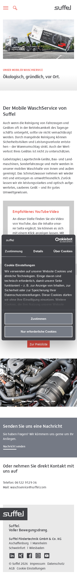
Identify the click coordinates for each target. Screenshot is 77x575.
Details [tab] (38, 251)
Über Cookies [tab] (63, 251)
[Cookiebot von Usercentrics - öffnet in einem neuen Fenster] (55, 240)
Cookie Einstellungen (31, 568)
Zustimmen (38, 318)
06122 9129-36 (26, 482)
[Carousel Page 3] (36, 400)
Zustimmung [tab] (14, 251)
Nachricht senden (14, 446)
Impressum (37, 563)
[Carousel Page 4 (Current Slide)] (41, 398)
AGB (12, 568)
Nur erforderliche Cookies (38, 331)
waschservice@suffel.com (28, 487)
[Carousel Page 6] (53, 400)
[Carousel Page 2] (30, 400)
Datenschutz (55, 563)
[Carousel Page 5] (47, 400)
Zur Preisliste (38, 344)
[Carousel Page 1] (24, 400)
